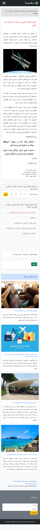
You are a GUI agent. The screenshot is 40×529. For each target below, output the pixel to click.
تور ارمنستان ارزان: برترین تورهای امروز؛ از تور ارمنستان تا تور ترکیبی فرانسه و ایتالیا (20, 355)
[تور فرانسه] (31, 3)
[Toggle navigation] (4, 3)
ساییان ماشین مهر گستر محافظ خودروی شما (25, 403)
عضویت (33, 512)
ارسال (34, 264)
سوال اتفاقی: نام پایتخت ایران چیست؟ (24, 254)
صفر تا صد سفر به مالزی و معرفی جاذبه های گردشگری (22, 454)
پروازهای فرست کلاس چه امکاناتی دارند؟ (26, 311)
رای (6, 194)
